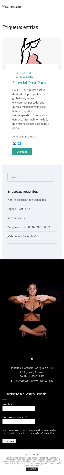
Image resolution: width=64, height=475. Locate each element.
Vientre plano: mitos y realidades (26, 200)
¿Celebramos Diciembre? (21, 236)
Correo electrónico (14, 417)
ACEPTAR (32, 469)
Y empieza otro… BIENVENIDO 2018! (28, 227)
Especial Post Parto (30, 82)
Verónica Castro (25, 76)
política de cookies (32, 464)
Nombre (7, 404)
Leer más (22, 151)
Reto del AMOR (16, 218)
